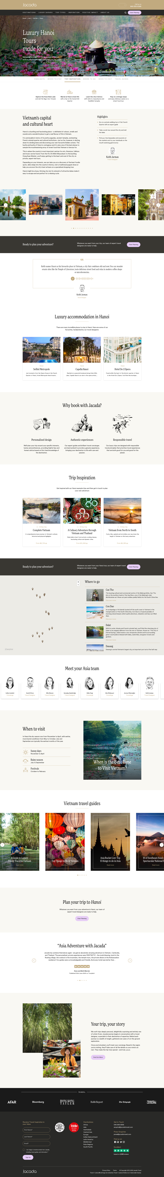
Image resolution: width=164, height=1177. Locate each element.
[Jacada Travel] (29, 6)
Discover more (111, 600)
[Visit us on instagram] (123, 1142)
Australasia (87, 1129)
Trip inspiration (72, 79)
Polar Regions (88, 1144)
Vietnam (35, 18)
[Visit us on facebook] (115, 1142)
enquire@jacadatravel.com (123, 1127)
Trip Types (60, 12)
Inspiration (74, 12)
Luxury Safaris (46, 12)
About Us (105, 12)
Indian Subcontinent (90, 1137)
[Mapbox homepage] (9, 649)
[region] (42, 615)
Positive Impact (90, 12)
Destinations (29, 12)
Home (24, 18)
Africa (85, 1125)
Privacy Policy (106, 1170)
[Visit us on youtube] (118, 1142)
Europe (85, 1134)
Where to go (89, 79)
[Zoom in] (78, 582)
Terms (115, 1170)
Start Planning (134, 12)
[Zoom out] (78, 584)
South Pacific (88, 1147)
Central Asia (87, 1132)
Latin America (88, 1139)
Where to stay (55, 79)
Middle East (87, 1142)
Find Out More (98, 1057)
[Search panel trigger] (125, 13)
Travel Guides (121, 79)
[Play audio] (73, 279)
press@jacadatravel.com (122, 1134)
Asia (29, 18)
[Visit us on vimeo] (120, 1142)
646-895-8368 (135, 6)
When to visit (105, 79)
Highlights (39, 79)
